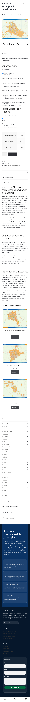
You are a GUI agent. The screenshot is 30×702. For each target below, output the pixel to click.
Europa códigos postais (8, 638)
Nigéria (5, 482)
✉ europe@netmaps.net (10, 622)
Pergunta (6, 676)
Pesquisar (15, 699)
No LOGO (6, 119)
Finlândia (5, 477)
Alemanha (5, 434)
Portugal (5, 423)
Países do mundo (7, 431)
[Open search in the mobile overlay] (15, 518)
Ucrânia (5, 495)
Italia (4, 441)
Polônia (5, 490)
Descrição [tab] (4, 172)
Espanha (5, 436)
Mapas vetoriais (6, 648)
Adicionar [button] (15, 337)
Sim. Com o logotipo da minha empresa (14, 124)
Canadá (5, 462)
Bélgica (5, 457)
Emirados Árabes (7, 472)
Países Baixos (6, 487)
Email (5, 669)
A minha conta (5, 699)
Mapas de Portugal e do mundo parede (9, 6)
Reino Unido (6, 444)
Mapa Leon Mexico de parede (13, 165)
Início (5, 15)
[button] (26, 21)
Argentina (5, 449)
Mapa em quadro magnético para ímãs (15, 90)
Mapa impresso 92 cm (8, 73)
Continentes (6, 429)
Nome (5, 662)
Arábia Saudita (7, 446)
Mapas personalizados (8, 651)
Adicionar (12, 154)
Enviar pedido (15, 687)
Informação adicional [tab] (7, 177)
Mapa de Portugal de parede (9, 631)
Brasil (4, 459)
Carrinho (23, 698)
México (8, 15)
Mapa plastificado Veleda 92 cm (13, 78)
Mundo (5, 426)
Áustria (5, 454)
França (5, 439)
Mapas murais (6, 646)
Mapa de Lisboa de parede (9, 633)
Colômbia (5, 467)
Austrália (5, 452)
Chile (4, 464)
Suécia (5, 493)
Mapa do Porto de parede (9, 636)
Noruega (5, 485)
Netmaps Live (6, 653)
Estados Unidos (7, 475)
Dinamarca (6, 469)
